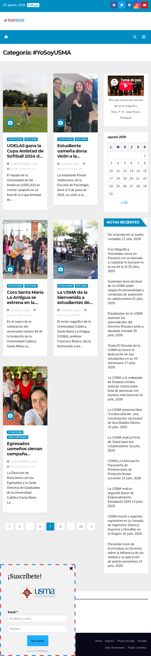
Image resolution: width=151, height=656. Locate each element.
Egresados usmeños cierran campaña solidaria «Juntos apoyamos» (25, 454)
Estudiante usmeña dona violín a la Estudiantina (72, 153)
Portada (142, 640)
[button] (134, 37)
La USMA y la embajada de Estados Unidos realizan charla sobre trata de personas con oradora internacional (125, 386)
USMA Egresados (17, 437)
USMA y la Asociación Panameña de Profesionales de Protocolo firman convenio (123, 469)
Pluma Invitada (125, 640)
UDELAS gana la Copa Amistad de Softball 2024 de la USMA (25, 153)
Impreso (109, 640)
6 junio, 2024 (70, 163)
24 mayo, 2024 (21, 310)
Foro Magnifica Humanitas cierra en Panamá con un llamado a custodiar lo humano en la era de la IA (126, 258)
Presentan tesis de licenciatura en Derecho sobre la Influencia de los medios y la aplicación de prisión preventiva (126, 552)
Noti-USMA (31, 139)
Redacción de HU (23, 169)
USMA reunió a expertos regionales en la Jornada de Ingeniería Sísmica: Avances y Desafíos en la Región (125, 525)
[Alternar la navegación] (143, 37)
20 (81, 526)
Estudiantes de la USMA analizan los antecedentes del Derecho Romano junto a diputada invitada (126, 322)
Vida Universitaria (115, 647)
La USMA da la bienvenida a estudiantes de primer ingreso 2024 (73, 303)
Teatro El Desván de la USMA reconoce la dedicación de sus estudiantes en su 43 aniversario (124, 354)
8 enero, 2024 (71, 310)
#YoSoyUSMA (15, 139)
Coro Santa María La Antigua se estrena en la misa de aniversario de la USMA (25, 305)
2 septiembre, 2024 (24, 163)
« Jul (124, 202)
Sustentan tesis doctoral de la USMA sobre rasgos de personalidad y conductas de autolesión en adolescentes (126, 290)
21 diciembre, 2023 (24, 461)
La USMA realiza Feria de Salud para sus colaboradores (124, 442)
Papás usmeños (137, 647)
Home (98, 640)
